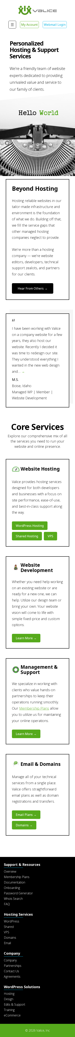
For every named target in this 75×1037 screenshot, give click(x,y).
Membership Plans (34, 708)
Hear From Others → (33, 288)
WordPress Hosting (30, 526)
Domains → (24, 825)
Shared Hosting (27, 536)
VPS (50, 536)
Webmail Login (55, 24)
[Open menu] (12, 24)
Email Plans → (26, 815)
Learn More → (26, 638)
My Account (29, 24)
